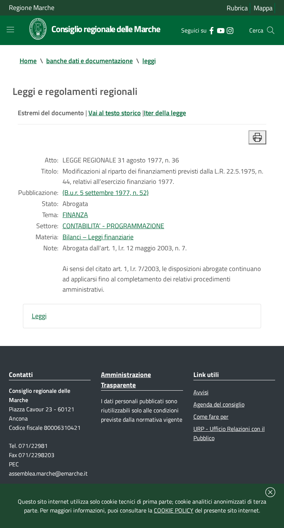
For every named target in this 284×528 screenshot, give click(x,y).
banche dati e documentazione (89, 61)
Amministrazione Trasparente (126, 380)
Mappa (263, 8)
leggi (149, 61)
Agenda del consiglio (218, 404)
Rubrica (237, 8)
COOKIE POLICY (173, 510)
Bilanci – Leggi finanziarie (97, 237)
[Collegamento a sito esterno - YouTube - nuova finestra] (220, 29)
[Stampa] (257, 137)
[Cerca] (270, 30)
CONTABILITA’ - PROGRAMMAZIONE (113, 226)
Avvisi (201, 392)
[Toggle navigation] (10, 29)
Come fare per (211, 416)
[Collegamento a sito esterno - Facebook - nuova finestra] (211, 29)
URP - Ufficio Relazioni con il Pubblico (229, 433)
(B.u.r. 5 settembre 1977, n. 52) (105, 193)
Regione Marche (31, 8)
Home (28, 61)
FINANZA (75, 215)
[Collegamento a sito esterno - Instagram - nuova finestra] (229, 29)
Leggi (39, 316)
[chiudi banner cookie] (270, 492)
